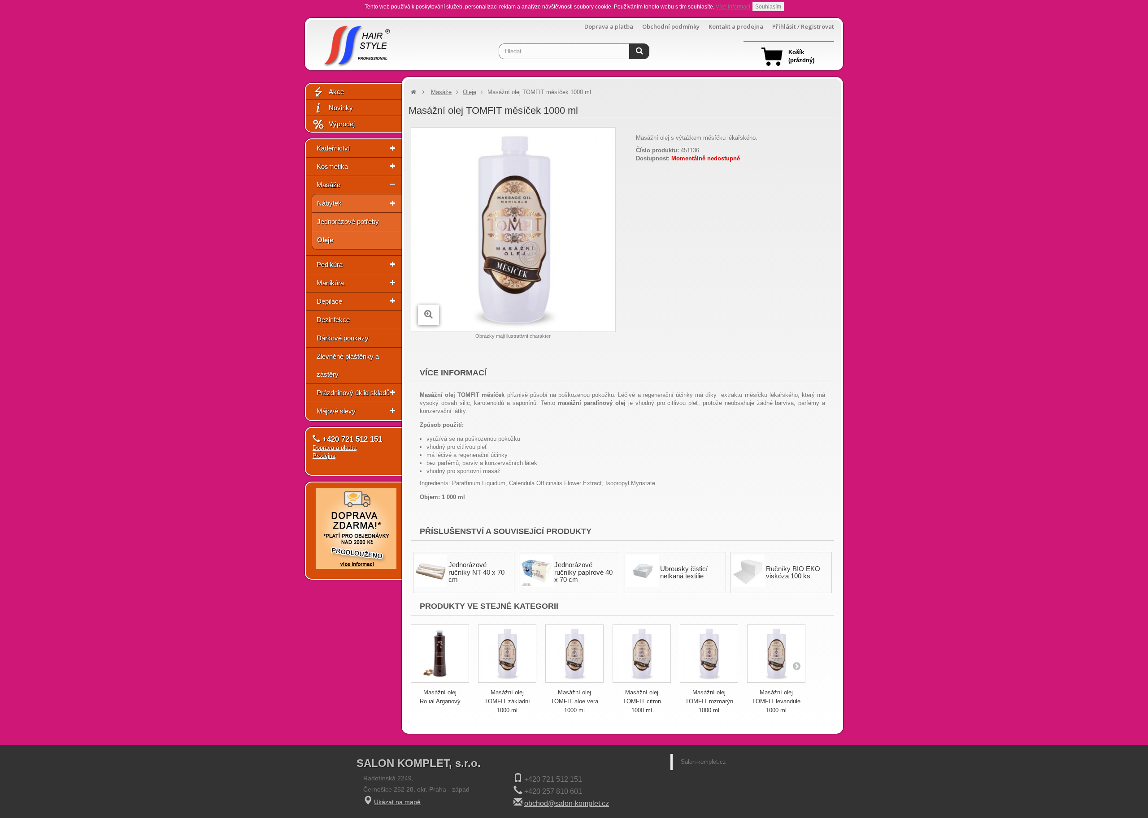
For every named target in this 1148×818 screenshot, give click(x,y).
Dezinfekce (333, 319)
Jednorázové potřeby (348, 221)
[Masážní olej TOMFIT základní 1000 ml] (507, 653)
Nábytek (329, 203)
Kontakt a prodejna (736, 26)
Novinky (341, 108)
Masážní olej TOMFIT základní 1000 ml (507, 701)
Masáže (328, 185)
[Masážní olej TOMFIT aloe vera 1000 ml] (574, 653)
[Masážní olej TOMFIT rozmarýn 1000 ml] (709, 653)
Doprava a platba (608, 26)
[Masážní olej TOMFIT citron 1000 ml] (642, 653)
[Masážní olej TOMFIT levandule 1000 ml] (776, 653)
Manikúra (330, 283)
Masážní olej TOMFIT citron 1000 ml (642, 701)
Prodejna (324, 455)
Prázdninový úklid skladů (353, 392)
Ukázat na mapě (397, 801)
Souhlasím (768, 7)
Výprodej (342, 124)
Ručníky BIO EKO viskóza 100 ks (793, 572)
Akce (336, 91)
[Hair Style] (355, 43)
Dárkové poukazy (343, 338)
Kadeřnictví (333, 148)
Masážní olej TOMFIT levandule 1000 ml (776, 701)
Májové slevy (336, 411)
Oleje (325, 240)
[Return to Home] (413, 92)
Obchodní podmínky (671, 26)
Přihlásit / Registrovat (803, 26)
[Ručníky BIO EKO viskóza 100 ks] (748, 571)
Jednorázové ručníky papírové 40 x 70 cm (583, 572)
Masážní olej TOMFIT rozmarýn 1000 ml (709, 701)
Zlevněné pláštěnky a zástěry (348, 365)
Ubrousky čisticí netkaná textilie (684, 572)
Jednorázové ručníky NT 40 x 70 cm (476, 572)
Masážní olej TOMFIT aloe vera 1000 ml (574, 701)
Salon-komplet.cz (703, 761)
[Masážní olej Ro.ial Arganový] (440, 653)
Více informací (733, 7)
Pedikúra (330, 264)
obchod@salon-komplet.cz (566, 803)
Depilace (329, 301)
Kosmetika (332, 166)
